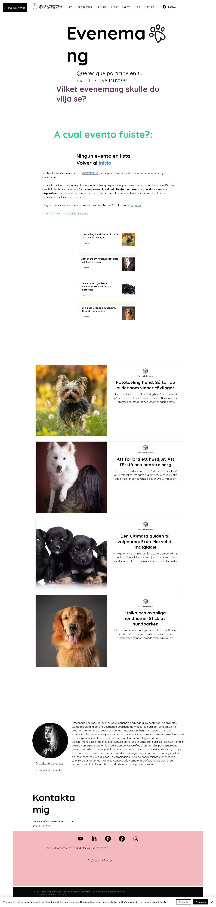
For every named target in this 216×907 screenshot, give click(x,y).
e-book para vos (77, 213)
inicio (105, 163)
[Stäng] (212, 901)
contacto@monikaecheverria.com (53, 821)
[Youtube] (80, 839)
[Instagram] (136, 839)
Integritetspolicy (159, 902)
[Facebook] (122, 839)
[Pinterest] (108, 839)
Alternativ (183, 902)
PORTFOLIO (90, 173)
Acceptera (201, 902)
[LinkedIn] (94, 839)
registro (136, 205)
